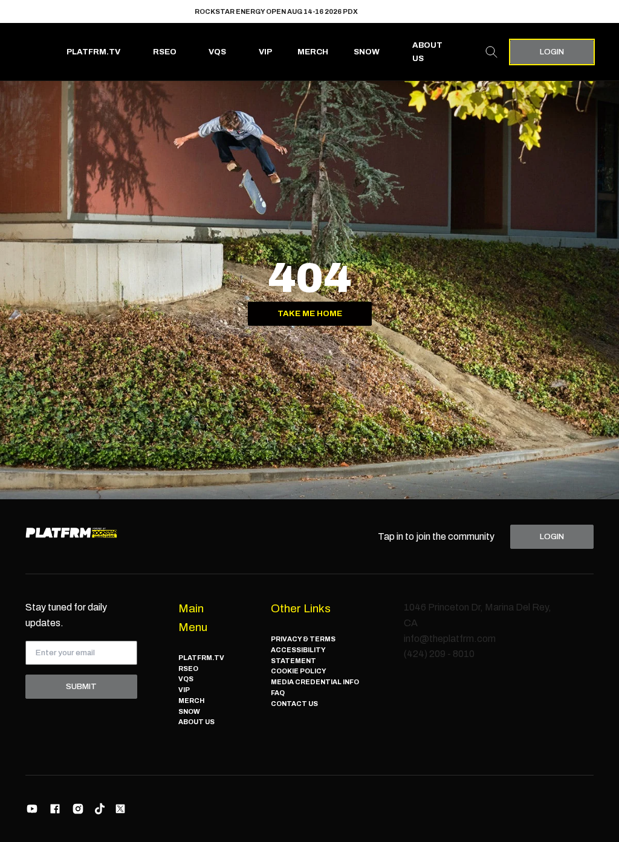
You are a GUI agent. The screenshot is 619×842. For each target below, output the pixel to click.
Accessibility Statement (298, 655)
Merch (312, 51)
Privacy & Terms (303, 639)
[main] (309, 290)
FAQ (278, 692)
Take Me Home (309, 313)
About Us (427, 51)
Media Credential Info (315, 681)
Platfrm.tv (93, 51)
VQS (217, 51)
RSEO (165, 51)
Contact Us (294, 703)
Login (552, 51)
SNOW (367, 51)
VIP (265, 51)
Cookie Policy (298, 671)
